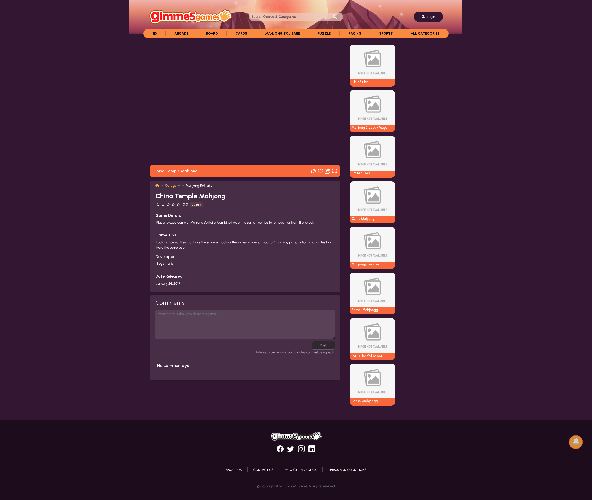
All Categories (425, 33)
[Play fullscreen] (334, 171)
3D (154, 33)
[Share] (327, 171)
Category (172, 185)
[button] (575, 440)
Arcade (181, 33)
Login (431, 17)
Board (212, 33)
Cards (241, 33)
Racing (354, 33)
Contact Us (263, 470)
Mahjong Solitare (282, 33)
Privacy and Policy (301, 470)
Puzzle (324, 33)
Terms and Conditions (347, 470)
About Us (234, 470)
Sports (386, 33)
